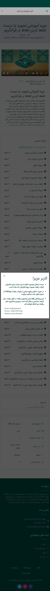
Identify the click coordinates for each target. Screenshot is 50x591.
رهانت (36, 287)
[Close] (4, 275)
